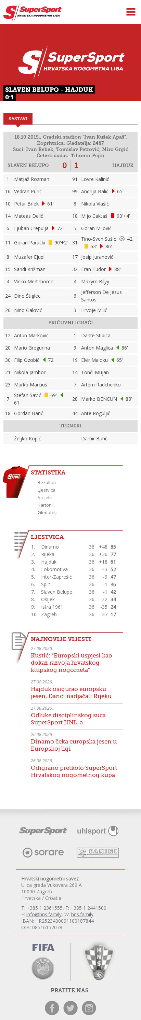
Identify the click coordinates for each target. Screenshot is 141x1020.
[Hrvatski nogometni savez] (97, 961)
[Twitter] (70, 1013)
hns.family (82, 914)
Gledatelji (47, 512)
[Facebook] (52, 1013)
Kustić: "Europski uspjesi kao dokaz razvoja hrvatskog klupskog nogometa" (71, 662)
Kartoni (45, 505)
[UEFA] (43, 967)
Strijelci (45, 497)
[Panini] (98, 856)
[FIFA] (43, 948)
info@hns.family (44, 914)
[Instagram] (89, 1013)
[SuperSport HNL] (31, 20)
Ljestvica (46, 490)
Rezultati (47, 482)
